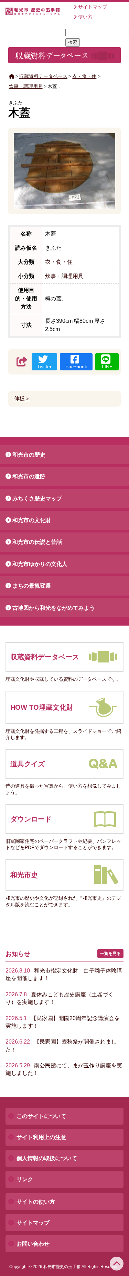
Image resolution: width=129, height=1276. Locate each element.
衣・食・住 (84, 76)
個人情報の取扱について (47, 1158)
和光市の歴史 (28, 455)
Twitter (44, 366)
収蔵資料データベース (43, 76)
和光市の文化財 (31, 520)
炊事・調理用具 (26, 86)
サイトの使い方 (36, 1202)
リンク (25, 1179)
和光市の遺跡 (28, 476)
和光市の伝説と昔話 (37, 542)
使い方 (85, 17)
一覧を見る (110, 953)
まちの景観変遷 (31, 586)
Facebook (76, 366)
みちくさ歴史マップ (37, 498)
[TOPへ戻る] (116, 1263)
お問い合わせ (33, 1244)
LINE (107, 366)
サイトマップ (92, 7)
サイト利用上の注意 (41, 1137)
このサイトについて (41, 1116)
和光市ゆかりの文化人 (39, 564)
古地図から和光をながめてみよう (53, 608)
